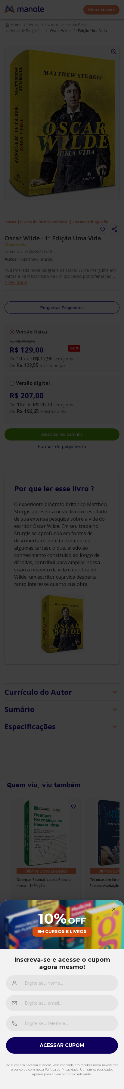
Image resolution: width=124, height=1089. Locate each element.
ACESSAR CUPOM (62, 1045)
